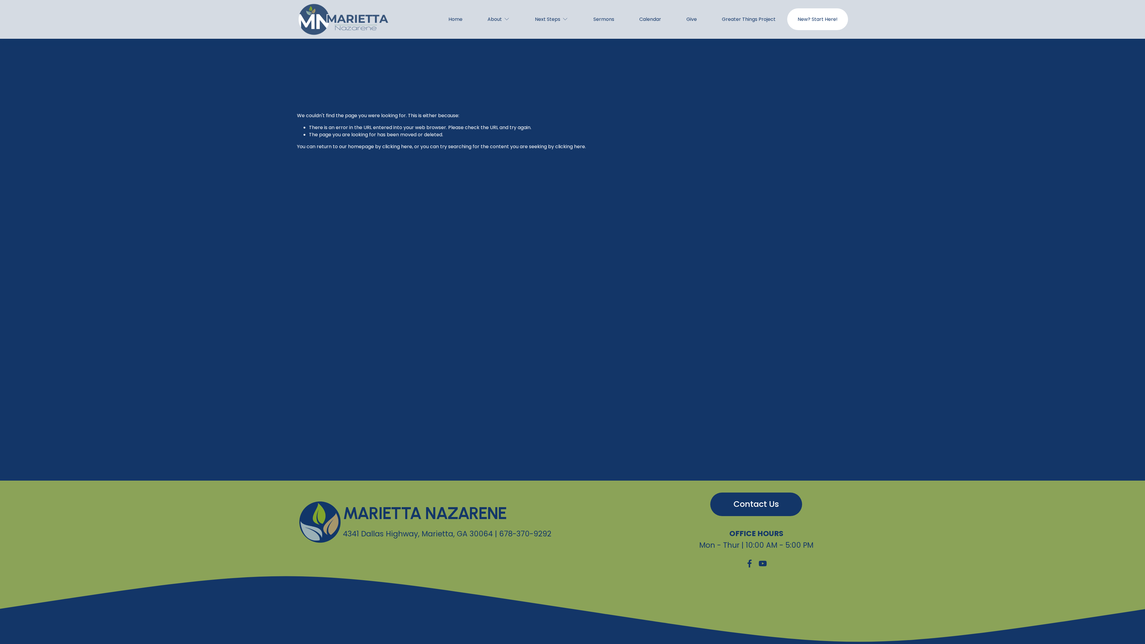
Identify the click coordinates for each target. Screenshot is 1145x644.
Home (455, 19)
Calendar (650, 19)
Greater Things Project (749, 19)
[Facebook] (749, 563)
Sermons (603, 19)
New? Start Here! (818, 19)
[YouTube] (763, 563)
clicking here (397, 146)
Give (691, 19)
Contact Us (756, 504)
